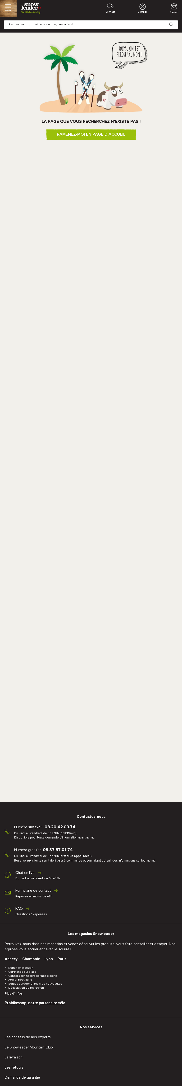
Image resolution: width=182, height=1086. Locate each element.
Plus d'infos (14, 993)
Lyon (49, 959)
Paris (62, 959)
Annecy (11, 959)
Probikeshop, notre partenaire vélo (35, 1003)
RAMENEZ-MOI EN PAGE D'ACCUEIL (91, 134)
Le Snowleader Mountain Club (29, 1047)
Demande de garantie (22, 1077)
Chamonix (31, 959)
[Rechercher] (175, 21)
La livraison (14, 1057)
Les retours (14, 1067)
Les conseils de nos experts (28, 1037)
